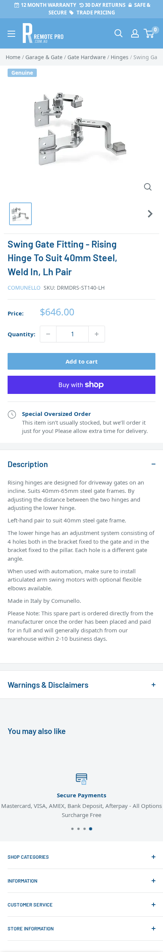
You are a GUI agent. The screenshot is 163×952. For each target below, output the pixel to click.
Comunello (24, 287)
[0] (149, 33)
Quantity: (21, 334)
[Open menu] (11, 34)
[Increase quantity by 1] (97, 334)
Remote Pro (23, 651)
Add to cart (82, 361)
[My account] (135, 33)
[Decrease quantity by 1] (48, 334)
